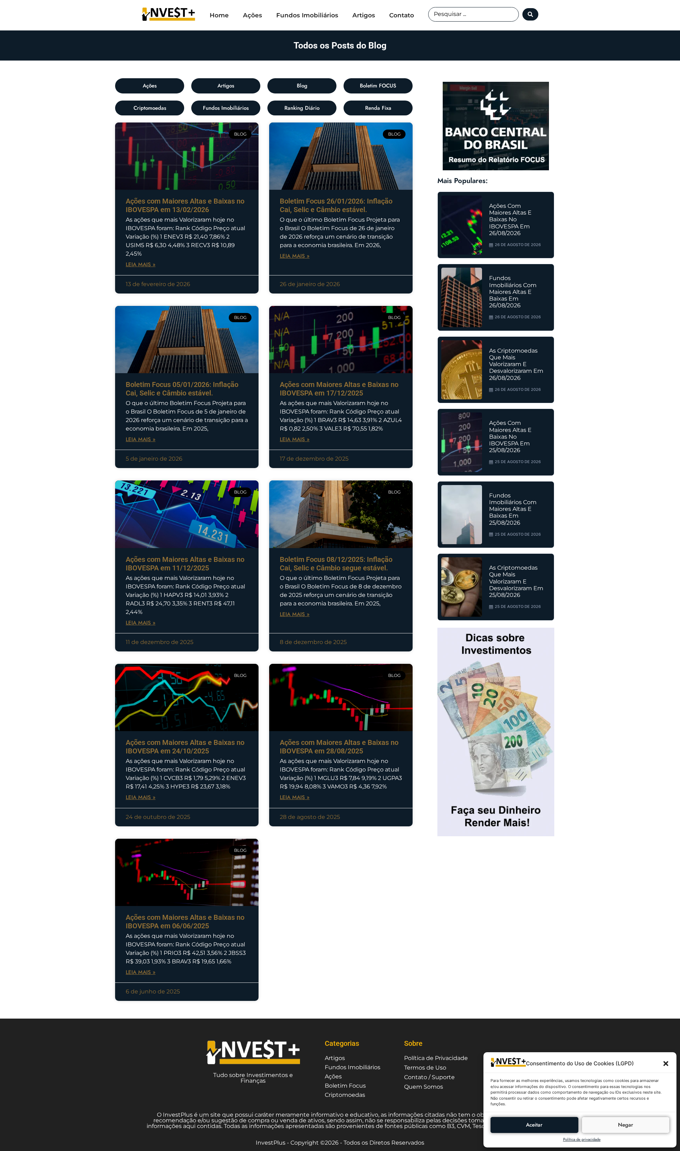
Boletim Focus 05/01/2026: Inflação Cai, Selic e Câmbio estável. (182, 388)
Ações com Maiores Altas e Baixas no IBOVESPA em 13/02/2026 (185, 205)
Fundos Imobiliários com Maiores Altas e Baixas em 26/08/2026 (513, 292)
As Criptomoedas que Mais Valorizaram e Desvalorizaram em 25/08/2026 (516, 581)
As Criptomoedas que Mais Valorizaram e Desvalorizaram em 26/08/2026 (516, 364)
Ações (252, 15)
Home (219, 15)
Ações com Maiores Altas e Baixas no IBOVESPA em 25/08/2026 (510, 437)
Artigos (363, 15)
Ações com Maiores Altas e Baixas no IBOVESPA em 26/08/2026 (510, 220)
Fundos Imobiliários (307, 15)
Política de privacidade (582, 1139)
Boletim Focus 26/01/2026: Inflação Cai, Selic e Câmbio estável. (336, 205)
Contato (401, 15)
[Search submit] (530, 14)
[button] (665, 1063)
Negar (625, 1125)
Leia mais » (140, 264)
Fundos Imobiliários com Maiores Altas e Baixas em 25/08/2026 (513, 509)
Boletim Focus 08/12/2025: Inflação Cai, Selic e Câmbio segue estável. (336, 563)
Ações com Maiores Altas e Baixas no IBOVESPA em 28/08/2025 (339, 746)
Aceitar (534, 1125)
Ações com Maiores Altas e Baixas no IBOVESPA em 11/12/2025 (185, 563)
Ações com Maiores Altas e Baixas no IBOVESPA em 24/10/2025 (185, 746)
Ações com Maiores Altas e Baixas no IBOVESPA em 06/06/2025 (185, 921)
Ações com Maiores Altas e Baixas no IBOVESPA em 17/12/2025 (339, 388)
